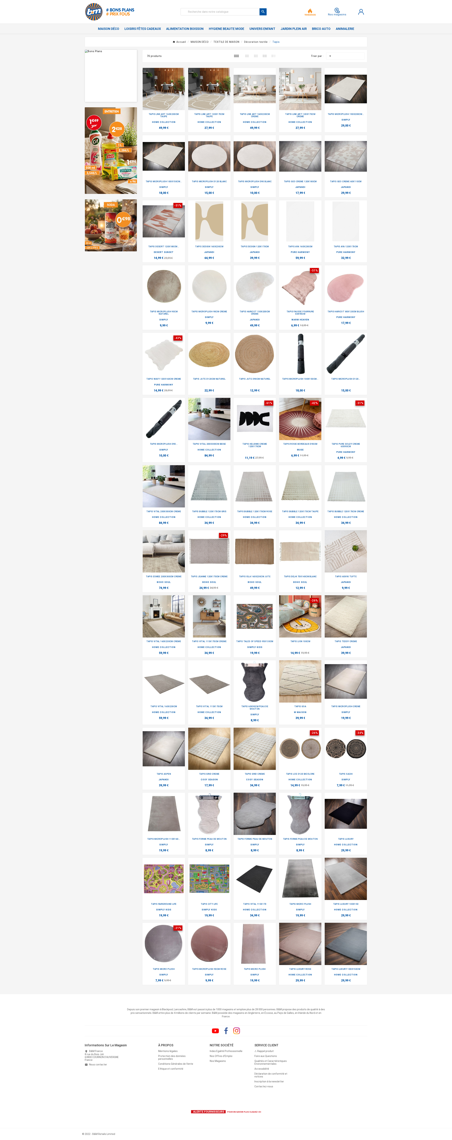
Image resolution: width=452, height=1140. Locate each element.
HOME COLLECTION (164, 122)
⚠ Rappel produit (264, 1051)
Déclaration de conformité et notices (270, 1075)
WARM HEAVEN (300, 319)
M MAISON (300, 712)
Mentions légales (168, 1051)
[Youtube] (215, 1030)
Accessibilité (261, 1068)
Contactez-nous (263, 1086)
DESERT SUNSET (164, 252)
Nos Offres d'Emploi (221, 1056)
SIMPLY (345, 120)
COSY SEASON (209, 779)
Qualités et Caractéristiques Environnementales (270, 1062)
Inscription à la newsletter (269, 1081)
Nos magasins (337, 14)
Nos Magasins (218, 1061)
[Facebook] (226, 1030)
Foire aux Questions (265, 1056)
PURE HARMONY (300, 252)
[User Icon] (361, 12)
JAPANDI (300, 187)
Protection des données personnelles (172, 1057)
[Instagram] (236, 1030)
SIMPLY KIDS (254, 647)
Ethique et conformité (170, 1068)
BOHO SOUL (164, 582)
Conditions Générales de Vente (175, 1063)
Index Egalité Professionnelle (226, 1051)
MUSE (300, 450)
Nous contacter (98, 1064)
